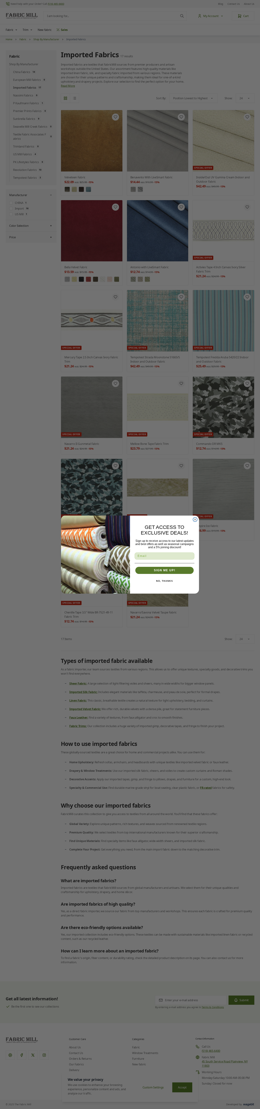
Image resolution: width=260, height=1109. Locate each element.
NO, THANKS (164, 581)
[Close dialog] (195, 519)
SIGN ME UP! (164, 570)
